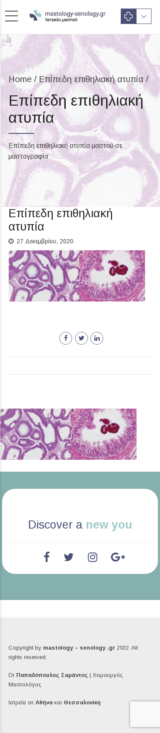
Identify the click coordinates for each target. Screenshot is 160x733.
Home (20, 79)
